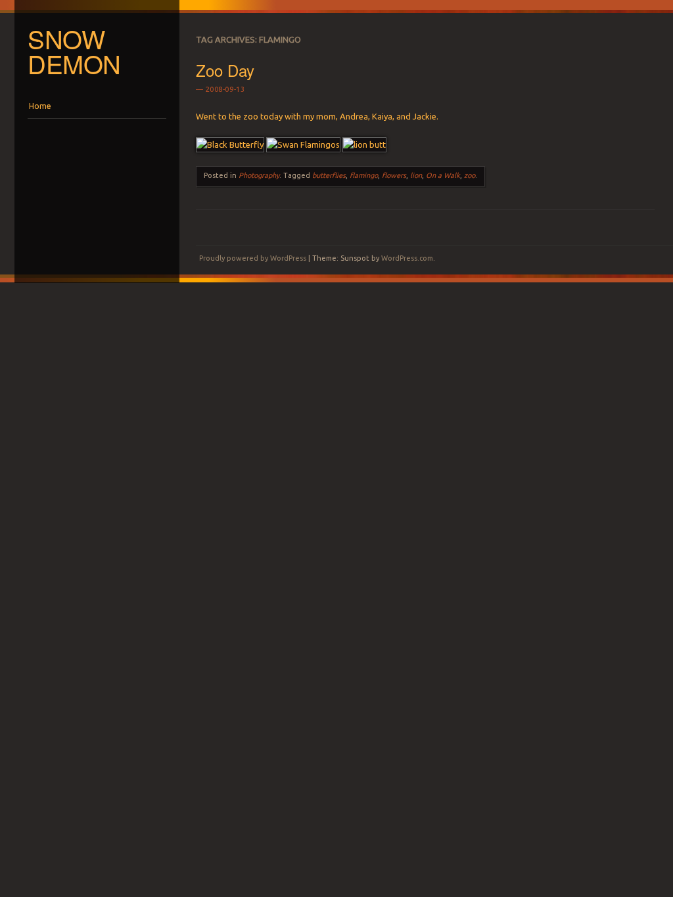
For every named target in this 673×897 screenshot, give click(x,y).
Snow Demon (74, 51)
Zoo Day (225, 69)
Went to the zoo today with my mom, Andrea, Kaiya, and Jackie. (317, 116)
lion (416, 175)
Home (40, 106)
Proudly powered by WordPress (252, 258)
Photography (259, 175)
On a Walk (443, 175)
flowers (394, 175)
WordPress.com (407, 258)
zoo (469, 175)
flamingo (364, 175)
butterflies (329, 175)
